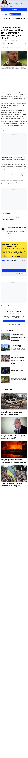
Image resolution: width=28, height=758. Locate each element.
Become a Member (15, 14)
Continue (14, 270)
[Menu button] (26, 14)
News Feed (4, 25)
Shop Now (14, 9)
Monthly (6, 260)
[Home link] (14, 18)
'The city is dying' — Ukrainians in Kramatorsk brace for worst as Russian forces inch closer (12, 412)
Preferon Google (8, 43)
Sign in (18, 324)
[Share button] (25, 43)
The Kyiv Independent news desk (11, 47)
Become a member (14, 321)
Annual (14, 260)
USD (23, 260)
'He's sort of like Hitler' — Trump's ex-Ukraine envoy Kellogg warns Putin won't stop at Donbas (13, 436)
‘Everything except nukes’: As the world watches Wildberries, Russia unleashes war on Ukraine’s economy (13, 461)
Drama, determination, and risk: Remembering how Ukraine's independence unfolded (11, 485)
